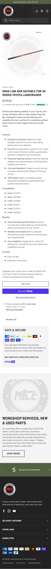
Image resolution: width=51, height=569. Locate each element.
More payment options (25, 297)
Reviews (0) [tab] (11, 319)
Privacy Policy (21, 563)
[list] (25, 55)
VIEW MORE (13, 453)
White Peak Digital (30, 559)
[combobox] (25, 20)
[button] (42, 11)
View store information (14, 309)
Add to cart (25, 284)
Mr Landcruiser (13, 559)
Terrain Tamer (7, 87)
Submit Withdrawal (34, 563)
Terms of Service (8, 563)
